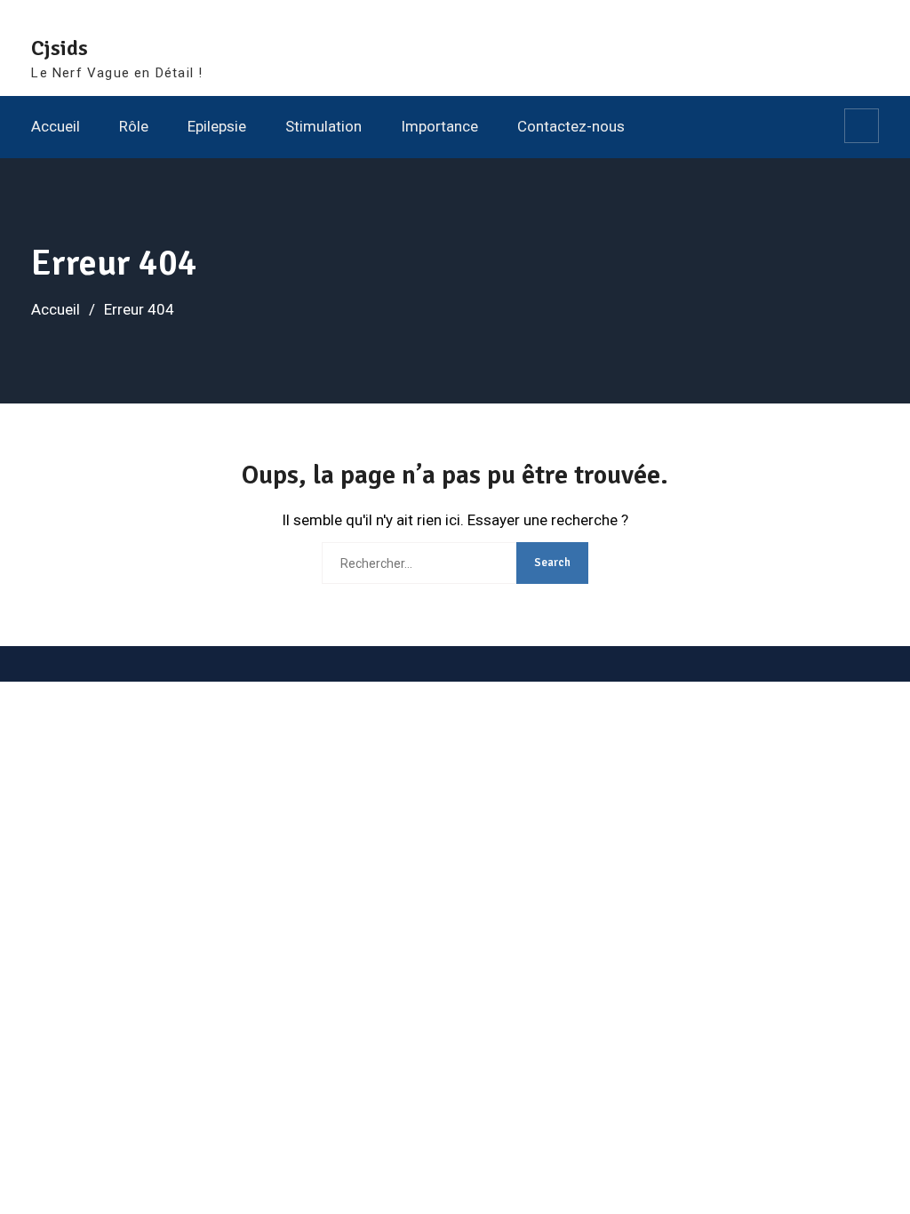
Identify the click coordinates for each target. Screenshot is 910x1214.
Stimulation (323, 126)
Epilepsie (217, 126)
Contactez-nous (571, 126)
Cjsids (59, 48)
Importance (439, 126)
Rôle (133, 126)
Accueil (55, 126)
